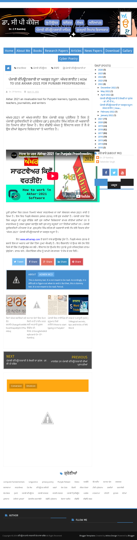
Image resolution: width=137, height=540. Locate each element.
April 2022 (106, 95)
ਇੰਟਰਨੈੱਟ (96, 482)
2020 (100, 122)
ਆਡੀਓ (86, 482)
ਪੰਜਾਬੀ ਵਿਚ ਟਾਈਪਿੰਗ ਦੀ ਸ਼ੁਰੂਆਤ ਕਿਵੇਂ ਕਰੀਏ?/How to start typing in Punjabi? (58, 323)
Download (112, 50)
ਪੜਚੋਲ (86, 493)
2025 (100, 73)
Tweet (20, 261)
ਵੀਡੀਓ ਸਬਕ (87, 499)
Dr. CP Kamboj (106, 157)
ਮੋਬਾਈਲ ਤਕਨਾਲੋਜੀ (34, 499)
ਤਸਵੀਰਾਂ (110, 488)
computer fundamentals (14, 482)
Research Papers (56, 50)
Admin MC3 (46, 274)
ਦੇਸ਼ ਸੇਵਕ (6, 493)
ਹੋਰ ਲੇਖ (29, 488)
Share (34, 261)
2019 (100, 126)
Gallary (127, 50)
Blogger (131, 536)
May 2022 (105, 91)
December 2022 (108, 87)
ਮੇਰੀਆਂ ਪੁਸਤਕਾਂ (18, 499)
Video (77, 482)
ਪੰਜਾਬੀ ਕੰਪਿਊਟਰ (28, 493)
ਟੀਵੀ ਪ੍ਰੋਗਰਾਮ (98, 488)
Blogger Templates (87, 536)
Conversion (16, 386)
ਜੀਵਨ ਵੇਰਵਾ (84, 488)
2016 (100, 136)
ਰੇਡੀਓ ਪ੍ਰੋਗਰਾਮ (51, 499)
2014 (100, 144)
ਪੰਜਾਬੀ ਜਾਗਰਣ (43, 493)
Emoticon (31, 386)
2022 (100, 84)
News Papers (93, 50)
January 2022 (107, 115)
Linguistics (33, 482)
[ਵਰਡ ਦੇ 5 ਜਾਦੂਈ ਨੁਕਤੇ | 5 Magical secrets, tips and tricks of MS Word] (78, 305)
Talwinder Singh (107, 162)
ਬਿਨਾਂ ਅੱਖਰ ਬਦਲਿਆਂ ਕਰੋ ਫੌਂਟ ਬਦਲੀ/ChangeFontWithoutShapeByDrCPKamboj (16, 324)
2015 (100, 140)
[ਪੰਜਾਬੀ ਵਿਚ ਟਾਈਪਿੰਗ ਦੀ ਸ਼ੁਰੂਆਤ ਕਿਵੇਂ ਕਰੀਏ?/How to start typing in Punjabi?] (58, 305)
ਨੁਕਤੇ (16, 493)
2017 (100, 133)
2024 (100, 77)
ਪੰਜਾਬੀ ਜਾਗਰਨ (57, 493)
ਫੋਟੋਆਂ (124, 493)
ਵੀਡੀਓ (77, 499)
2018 (100, 129)
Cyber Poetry (68, 58)
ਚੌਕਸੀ (74, 488)
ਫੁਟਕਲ (115, 493)
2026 (100, 69)
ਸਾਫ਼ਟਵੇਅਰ (19, 488)
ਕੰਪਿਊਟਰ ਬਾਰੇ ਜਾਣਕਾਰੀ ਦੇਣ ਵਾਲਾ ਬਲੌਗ (32, 536)
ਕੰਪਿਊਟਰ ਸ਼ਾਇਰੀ (42, 488)
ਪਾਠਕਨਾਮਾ (96, 493)
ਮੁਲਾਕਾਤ (6, 499)
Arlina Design (111, 536)
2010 (100, 147)
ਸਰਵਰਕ (118, 482)
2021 (100, 119)
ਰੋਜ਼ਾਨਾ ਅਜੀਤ (65, 499)
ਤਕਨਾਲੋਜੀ (120, 488)
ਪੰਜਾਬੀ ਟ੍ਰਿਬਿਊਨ (73, 493)
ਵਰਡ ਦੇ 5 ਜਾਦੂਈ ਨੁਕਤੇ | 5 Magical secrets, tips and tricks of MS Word (78, 323)
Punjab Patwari (64, 482)
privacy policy (47, 482)
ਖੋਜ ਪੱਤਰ (64, 488)
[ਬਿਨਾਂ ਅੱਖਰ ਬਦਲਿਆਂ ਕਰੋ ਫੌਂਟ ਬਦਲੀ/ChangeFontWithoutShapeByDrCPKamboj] (16, 305)
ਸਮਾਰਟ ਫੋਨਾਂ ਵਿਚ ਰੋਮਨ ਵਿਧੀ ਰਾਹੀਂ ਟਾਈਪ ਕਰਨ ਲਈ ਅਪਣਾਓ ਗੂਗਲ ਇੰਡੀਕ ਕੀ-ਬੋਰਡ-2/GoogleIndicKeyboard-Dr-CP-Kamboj (37, 328)
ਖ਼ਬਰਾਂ (55, 488)
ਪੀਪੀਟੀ (106, 493)
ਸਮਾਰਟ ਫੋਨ (107, 482)
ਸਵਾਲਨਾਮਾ (7, 488)
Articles (76, 50)
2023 (100, 80)
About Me (23, 50)
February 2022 (108, 111)
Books (37, 50)
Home (9, 50)
